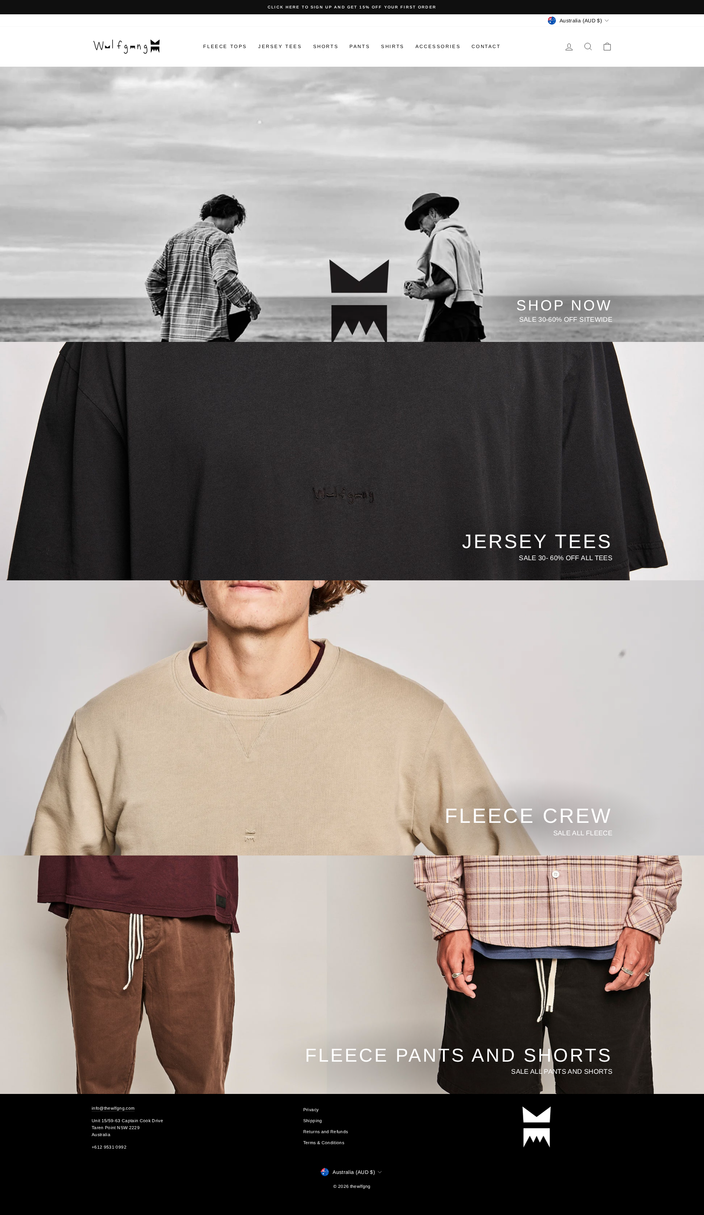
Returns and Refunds (325, 1131)
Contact (486, 46)
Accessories (438, 46)
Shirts (392, 46)
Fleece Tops (225, 46)
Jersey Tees (280, 46)
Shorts (326, 46)
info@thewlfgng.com (113, 1108)
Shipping (312, 1120)
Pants (359, 46)
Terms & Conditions (323, 1142)
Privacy (311, 1109)
